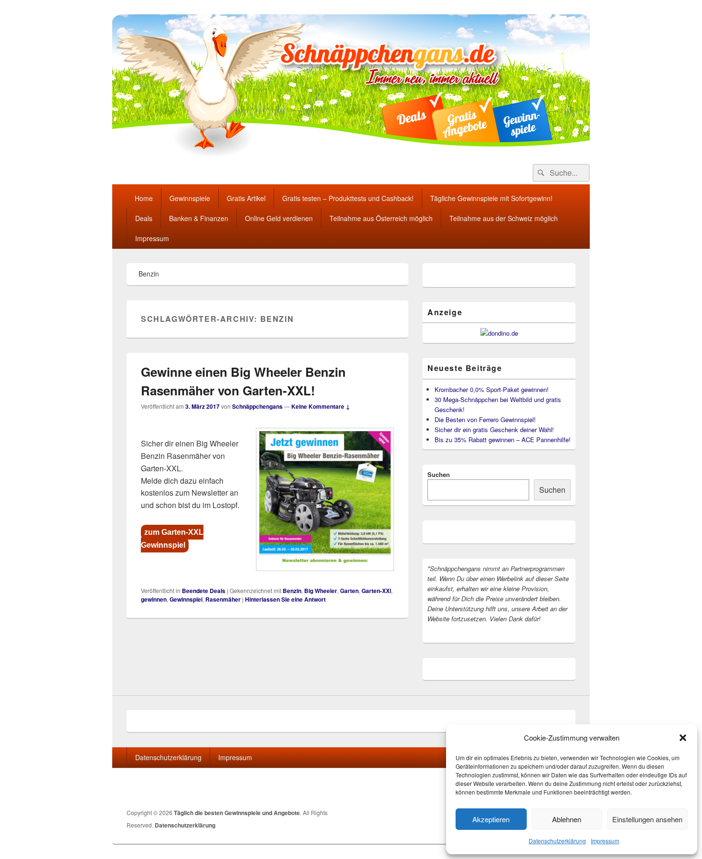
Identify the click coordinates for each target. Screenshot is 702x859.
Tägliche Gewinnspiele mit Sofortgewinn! (491, 198)
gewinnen (154, 599)
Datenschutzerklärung (557, 841)
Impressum (605, 841)
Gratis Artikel (246, 198)
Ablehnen (566, 819)
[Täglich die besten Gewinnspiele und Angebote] (351, 154)
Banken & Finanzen (198, 218)
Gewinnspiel (186, 599)
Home (144, 198)
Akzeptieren (491, 819)
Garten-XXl (376, 590)
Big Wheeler (320, 590)
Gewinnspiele (190, 198)
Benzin (292, 590)
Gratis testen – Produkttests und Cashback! (348, 198)
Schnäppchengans (257, 406)
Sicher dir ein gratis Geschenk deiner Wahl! (494, 429)
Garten (349, 590)
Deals (143, 218)
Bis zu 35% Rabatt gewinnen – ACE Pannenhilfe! (503, 439)
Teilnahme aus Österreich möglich (381, 218)
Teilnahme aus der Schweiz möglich (503, 218)
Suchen (438, 474)
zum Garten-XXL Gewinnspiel (172, 538)
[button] (683, 737)
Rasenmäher (223, 599)
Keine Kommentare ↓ (320, 406)
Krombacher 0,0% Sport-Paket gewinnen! (492, 389)
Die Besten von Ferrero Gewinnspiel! (485, 419)
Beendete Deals (203, 590)
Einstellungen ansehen (647, 819)
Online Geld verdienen (279, 218)
